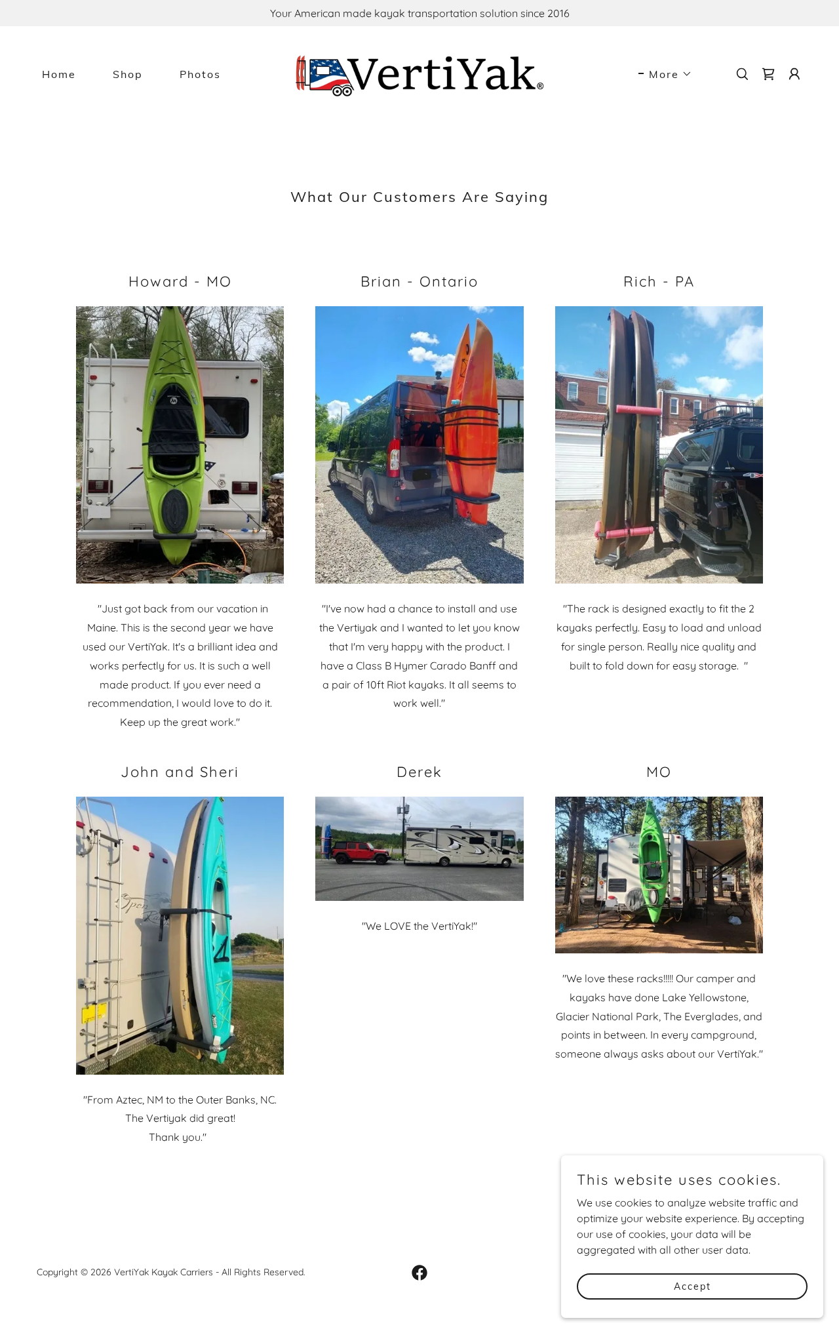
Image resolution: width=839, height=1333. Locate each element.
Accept (692, 1286)
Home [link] (59, 74)
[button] (665, 74)
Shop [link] (128, 74)
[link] (419, 72)
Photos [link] (200, 74)
